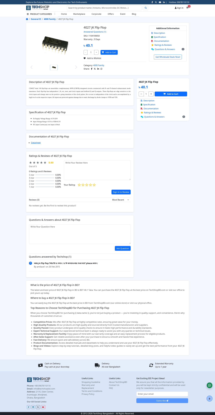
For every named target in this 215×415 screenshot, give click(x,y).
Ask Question (122, 248)
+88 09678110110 (42, 385)
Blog (134, 14)
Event (122, 14)
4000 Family (50, 19)
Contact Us (114, 385)
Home (64, 14)
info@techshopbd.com (44, 388)
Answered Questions (95, 31)
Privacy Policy (88, 394)
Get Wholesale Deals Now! (168, 57)
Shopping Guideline (91, 382)
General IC (36, 19)
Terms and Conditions (92, 391)
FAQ (111, 388)
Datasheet (36, 142)
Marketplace (79, 14)
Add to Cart (110, 52)
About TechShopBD (118, 382)
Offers (111, 14)
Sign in (180, 7)
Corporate (96, 14)
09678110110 (182, 2)
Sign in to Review (121, 192)
